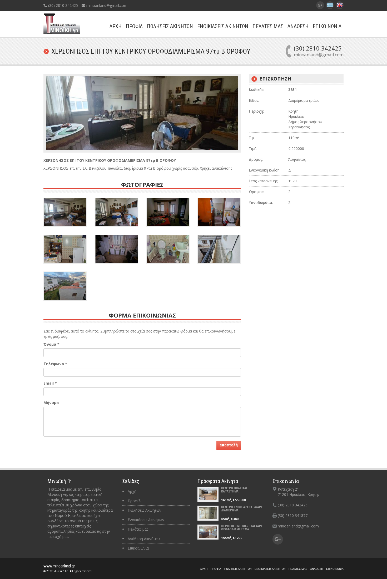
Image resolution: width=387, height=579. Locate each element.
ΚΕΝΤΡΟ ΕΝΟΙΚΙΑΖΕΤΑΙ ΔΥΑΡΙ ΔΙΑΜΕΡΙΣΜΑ (241, 508)
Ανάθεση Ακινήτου (144, 538)
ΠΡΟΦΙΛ (134, 26)
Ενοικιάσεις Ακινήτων (146, 519)
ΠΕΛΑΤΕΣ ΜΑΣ (267, 26)
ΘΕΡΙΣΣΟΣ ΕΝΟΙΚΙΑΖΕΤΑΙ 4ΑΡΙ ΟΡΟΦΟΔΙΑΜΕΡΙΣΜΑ (241, 527)
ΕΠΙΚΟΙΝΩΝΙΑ (327, 26)
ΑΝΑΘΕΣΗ (298, 26)
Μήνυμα (51, 402)
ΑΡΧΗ (116, 26)
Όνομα (51, 344)
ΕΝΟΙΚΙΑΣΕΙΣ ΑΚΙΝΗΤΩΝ (222, 26)
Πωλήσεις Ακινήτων (144, 510)
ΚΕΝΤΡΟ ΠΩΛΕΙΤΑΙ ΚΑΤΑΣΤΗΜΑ (234, 489)
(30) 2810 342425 (62, 5)
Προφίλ (134, 500)
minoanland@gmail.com (106, 5)
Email (50, 383)
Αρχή (132, 491)
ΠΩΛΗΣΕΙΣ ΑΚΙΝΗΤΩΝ (170, 26)
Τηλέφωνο (55, 363)
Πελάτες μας (138, 529)
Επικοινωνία (138, 548)
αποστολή (229, 444)
